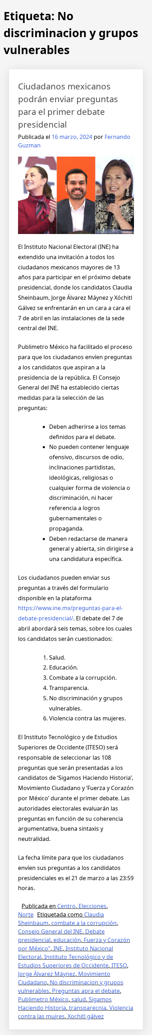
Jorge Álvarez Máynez (46, 974)
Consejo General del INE (50, 931)
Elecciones (92, 906)
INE (58, 948)
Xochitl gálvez (86, 1016)
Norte (26, 914)
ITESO (119, 965)
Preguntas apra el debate (86, 991)
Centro (66, 906)
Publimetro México (43, 999)
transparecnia (87, 1008)
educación (67, 940)
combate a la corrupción (84, 923)
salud (78, 999)
